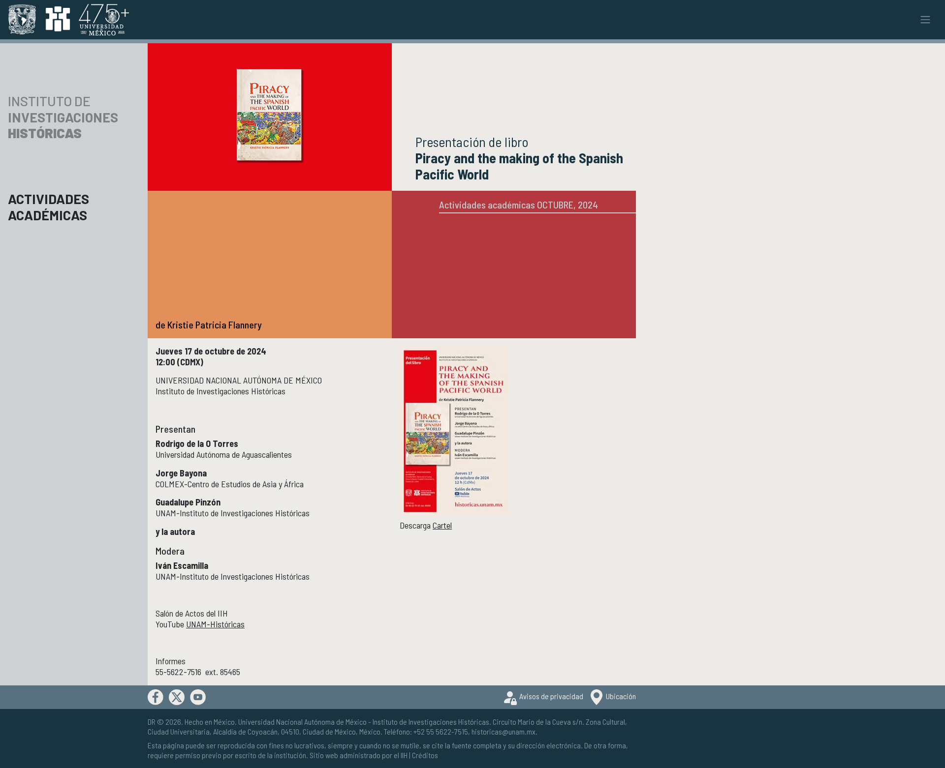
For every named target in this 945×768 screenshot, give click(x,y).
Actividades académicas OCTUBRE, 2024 (518, 204)
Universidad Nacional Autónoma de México (302, 721)
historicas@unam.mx (504, 731)
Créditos (425, 755)
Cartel (442, 525)
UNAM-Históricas (215, 624)
